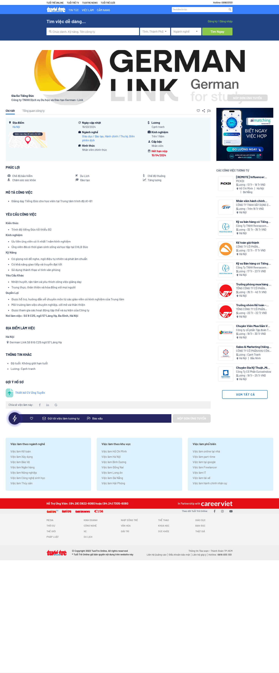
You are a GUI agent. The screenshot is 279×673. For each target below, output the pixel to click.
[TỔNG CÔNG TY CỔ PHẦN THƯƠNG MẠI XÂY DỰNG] (225, 290)
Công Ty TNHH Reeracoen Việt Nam (251, 226)
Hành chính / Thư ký (116, 136)
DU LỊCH (88, 536)
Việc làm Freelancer (205, 467)
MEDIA (49, 520)
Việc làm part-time (204, 456)
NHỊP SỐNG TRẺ (129, 520)
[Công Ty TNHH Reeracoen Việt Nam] (225, 228)
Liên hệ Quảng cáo (156, 554)
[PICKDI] (225, 183)
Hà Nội (16, 126)
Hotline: (220, 554)
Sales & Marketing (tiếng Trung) (252, 346)
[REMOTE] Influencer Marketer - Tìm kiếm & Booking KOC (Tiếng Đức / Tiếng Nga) (253, 177)
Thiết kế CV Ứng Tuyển (30, 392)
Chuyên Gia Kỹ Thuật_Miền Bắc (253, 367)
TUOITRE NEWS (90, 2)
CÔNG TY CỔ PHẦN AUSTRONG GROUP (247, 247)
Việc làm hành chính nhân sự (210, 483)
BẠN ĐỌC (200, 525)
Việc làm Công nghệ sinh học (27, 478)
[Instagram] (222, 511)
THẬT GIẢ (200, 531)
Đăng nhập (225, 21)
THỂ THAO (163, 520)
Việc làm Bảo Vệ (20, 462)
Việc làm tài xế (201, 478)
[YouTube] (230, 511)
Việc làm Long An (112, 472)
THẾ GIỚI (51, 531)
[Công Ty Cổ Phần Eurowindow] (225, 374)
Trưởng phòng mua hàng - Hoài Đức (253, 284)
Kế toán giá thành (247, 242)
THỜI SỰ (50, 525)
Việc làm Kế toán (20, 451)
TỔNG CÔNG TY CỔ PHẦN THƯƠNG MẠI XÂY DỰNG (250, 288)
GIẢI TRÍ (125, 531)
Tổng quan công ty (33, 110)
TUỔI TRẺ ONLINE (55, 2)
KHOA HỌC (163, 525)
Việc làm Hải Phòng (113, 483)
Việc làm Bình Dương (114, 462)
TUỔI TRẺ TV (73, 2)
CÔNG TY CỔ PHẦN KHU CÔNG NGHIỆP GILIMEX (253, 351)
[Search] (230, 9)
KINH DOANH (90, 520)
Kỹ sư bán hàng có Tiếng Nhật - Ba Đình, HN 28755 (253, 221)
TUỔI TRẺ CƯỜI (108, 2)
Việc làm (88, 10)
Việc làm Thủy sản (21, 483)
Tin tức (74, 10)
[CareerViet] (216, 503)
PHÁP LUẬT (52, 536)
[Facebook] (214, 511)
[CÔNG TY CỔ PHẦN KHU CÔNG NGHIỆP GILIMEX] (225, 353)
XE (85, 531)
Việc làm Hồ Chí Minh (114, 451)
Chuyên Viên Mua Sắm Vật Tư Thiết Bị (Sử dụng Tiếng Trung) (253, 326)
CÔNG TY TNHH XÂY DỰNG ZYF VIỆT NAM (253, 205)
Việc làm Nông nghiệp (23, 472)
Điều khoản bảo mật (179, 554)
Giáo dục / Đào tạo (93, 136)
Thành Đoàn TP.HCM (221, 550)
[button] (198, 110)
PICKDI (240, 181)
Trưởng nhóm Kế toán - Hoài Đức (251, 305)
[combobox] (92, 31)
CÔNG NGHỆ (90, 525)
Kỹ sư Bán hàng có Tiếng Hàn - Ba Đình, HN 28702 (252, 263)
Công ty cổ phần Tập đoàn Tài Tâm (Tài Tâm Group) (253, 330)
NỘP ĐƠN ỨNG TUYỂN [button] (247, 98)
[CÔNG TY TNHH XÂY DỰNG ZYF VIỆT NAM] (225, 207)
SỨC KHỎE (163, 531)
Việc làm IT (199, 472)
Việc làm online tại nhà (206, 451)
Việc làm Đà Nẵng (112, 478)
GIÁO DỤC (200, 520)
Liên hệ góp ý (199, 554)
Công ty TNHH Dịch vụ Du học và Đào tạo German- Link (47, 100)
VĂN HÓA (126, 525)
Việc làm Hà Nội (111, 456)
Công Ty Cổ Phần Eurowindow (253, 371)
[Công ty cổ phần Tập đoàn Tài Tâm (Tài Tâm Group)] (225, 332)
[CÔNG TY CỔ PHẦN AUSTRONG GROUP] (225, 249)
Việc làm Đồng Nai (113, 467)
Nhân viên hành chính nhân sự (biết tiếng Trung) (253, 201)
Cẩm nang (103, 10)
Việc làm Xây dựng (21, 456)
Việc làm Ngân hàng (22, 467)
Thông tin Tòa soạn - (199, 550)
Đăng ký (213, 21)
